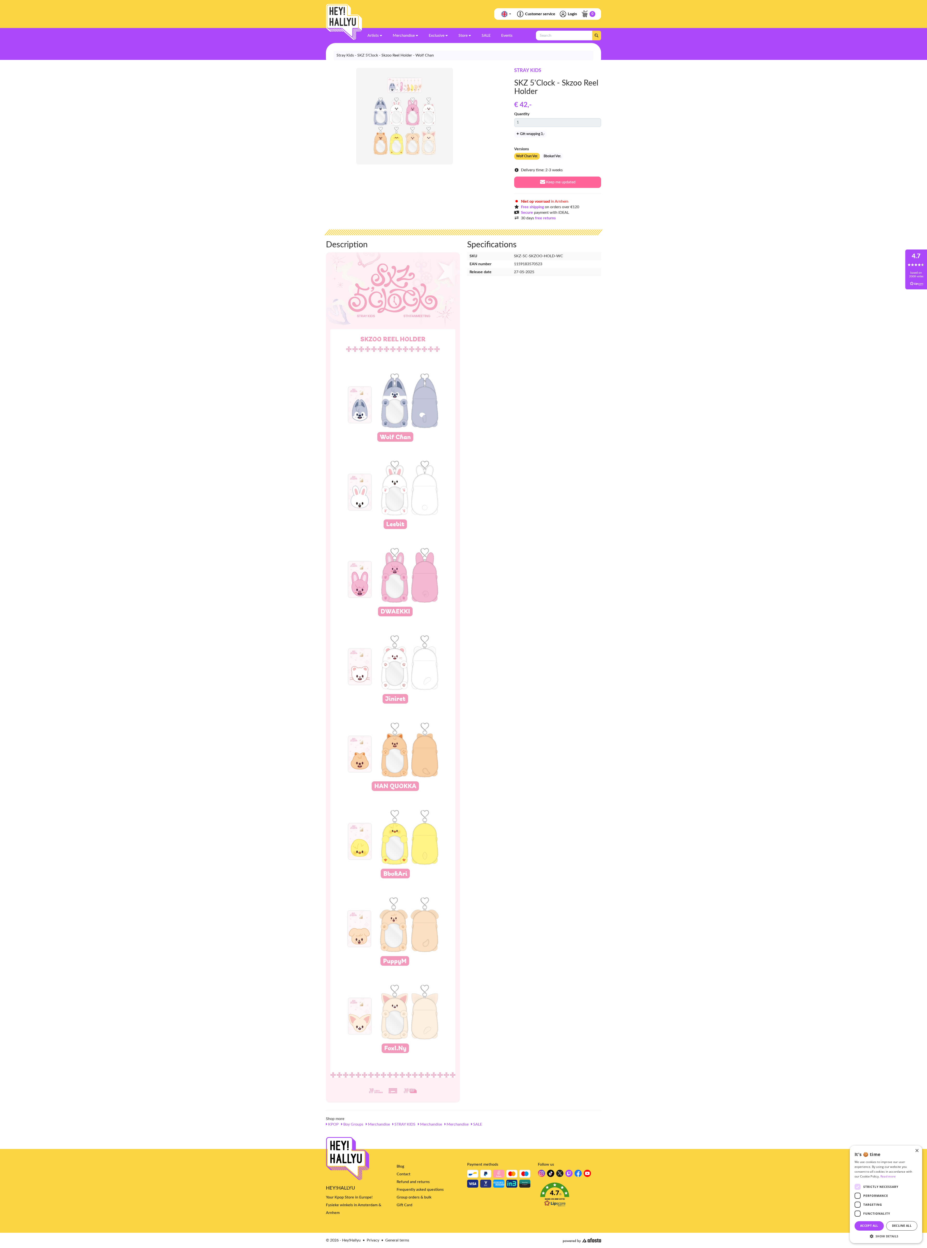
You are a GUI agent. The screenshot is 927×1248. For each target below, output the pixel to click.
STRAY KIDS (527, 70)
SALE (477, 1124)
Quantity (521, 114)
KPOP (333, 1124)
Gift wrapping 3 (532, 134)
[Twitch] (569, 1175)
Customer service (540, 14)
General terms (397, 1240)
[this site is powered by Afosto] (582, 1240)
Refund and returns (413, 1182)
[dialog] (886, 1194)
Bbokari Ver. (552, 156)
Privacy (373, 1240)
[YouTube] (587, 1175)
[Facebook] (578, 1175)
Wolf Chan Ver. (527, 156)
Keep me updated (560, 182)
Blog (400, 1166)
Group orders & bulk (414, 1197)
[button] (569, 1196)
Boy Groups (352, 1124)
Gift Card (404, 1205)
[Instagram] (541, 1175)
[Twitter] (559, 1175)
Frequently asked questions (420, 1189)
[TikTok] (550, 1175)
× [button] (917, 1151)
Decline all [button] (902, 1226)
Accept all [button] (869, 1226)
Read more (888, 1176)
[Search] (596, 35)
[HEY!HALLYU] (344, 22)
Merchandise (378, 1124)
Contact (403, 1174)
